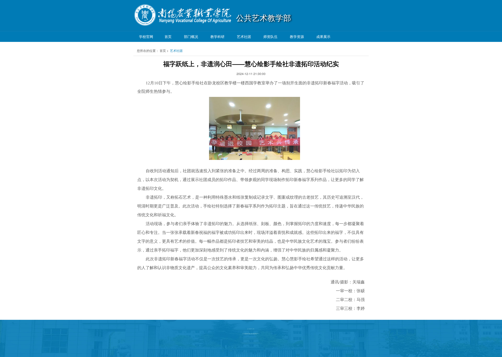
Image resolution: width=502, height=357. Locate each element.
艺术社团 (244, 36)
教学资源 (297, 36)
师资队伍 (270, 36)
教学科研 (217, 36)
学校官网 (146, 36)
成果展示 (323, 36)
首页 (168, 36)
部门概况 (191, 36)
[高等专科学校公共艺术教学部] (182, 17)
